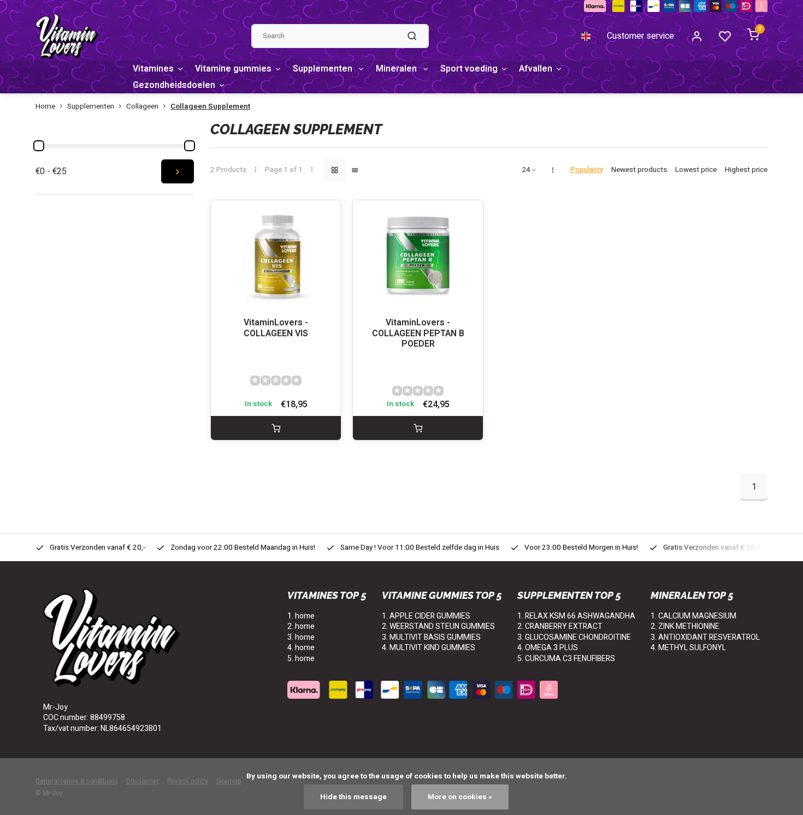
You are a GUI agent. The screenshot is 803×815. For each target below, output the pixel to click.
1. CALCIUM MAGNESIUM (693, 616)
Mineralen (397, 68)
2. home (301, 626)
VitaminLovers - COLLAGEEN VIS (276, 328)
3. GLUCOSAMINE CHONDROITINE (574, 637)
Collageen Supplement (210, 107)
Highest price (746, 170)
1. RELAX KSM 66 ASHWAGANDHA (576, 616)
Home (45, 107)
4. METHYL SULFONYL (688, 647)
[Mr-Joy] (67, 36)
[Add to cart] (276, 428)
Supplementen (324, 68)
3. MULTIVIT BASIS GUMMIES (431, 637)
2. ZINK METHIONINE (685, 626)
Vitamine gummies (233, 68)
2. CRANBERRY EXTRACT (560, 626)
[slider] (38, 145)
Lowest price (696, 170)
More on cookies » (460, 797)
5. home (301, 658)
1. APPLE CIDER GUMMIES (426, 616)
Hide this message (353, 797)
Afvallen (535, 68)
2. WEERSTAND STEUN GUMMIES (438, 626)
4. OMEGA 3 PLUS (547, 647)
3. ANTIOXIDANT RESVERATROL (705, 637)
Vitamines (153, 68)
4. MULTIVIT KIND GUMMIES (428, 647)
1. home (301, 616)
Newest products (639, 170)
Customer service (640, 36)
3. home (301, 637)
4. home (301, 647)
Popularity (586, 170)
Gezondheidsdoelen (174, 85)
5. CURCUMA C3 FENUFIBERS (566, 658)
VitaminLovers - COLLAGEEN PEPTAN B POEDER (418, 333)
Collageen (142, 107)
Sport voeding (469, 68)
